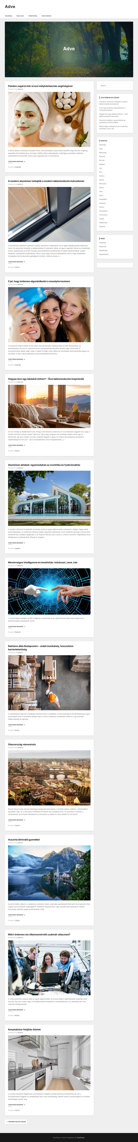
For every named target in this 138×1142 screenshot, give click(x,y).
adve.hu (20, 89)
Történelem (103, 215)
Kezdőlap (8, 16)
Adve (10, 6)
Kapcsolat (20, 16)
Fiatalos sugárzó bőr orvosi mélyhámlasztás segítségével (40, 86)
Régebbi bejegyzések (17, 1121)
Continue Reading (16, 161)
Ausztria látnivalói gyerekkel (24, 839)
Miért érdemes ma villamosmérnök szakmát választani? (39, 934)
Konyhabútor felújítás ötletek (24, 1029)
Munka (17, 730)
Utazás (17, 825)
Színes (101, 207)
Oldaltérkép (32, 16)
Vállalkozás (103, 223)
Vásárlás (102, 226)
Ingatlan (17, 548)
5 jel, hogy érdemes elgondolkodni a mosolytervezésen (39, 281)
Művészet (102, 184)
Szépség (18, 167)
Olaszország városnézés (22, 744)
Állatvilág (102, 145)
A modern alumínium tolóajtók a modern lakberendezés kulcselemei (46, 181)
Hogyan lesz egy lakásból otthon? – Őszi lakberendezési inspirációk (46, 379)
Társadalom (103, 211)
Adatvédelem (46, 16)
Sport (101, 195)
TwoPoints (80, 1137)
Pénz (101, 191)
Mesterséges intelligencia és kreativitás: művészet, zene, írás (42, 562)
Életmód (18, 632)
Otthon (17, 267)
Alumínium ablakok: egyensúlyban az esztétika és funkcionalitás (44, 465)
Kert (100, 172)
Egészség (102, 152)
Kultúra (101, 176)
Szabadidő (103, 199)
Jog (100, 168)
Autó (101, 149)
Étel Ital (101, 160)
